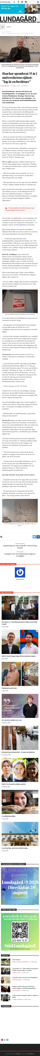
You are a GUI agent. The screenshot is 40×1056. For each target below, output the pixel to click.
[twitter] (34, 537)
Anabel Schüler (17, 999)
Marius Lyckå (16, 972)
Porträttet (8, 31)
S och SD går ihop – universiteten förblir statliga (15, 848)
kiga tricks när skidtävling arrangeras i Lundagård (20, 554)
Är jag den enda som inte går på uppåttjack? (25, 977)
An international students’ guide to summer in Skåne (25, 996)
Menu (9, 27)
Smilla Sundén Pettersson (20, 962)
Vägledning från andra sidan (9, 688)
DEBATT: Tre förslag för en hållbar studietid (14, 784)
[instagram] (26, 2)
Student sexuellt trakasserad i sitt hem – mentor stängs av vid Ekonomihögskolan (24, 987)
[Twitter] (22, 2)
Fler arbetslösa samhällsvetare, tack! (12, 720)
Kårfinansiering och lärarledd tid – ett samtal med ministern (18, 752)
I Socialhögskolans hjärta (8, 816)
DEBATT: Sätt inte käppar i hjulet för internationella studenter (19, 656)
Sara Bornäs (5, 86)
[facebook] (38, 537)
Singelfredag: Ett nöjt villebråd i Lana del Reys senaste (20, 546)
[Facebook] (18, 2)
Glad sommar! (16, 959)
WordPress (31, 1054)
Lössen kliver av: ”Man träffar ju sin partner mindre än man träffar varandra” (25, 969)
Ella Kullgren (17, 980)
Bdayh (18, 1054)
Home (3, 31)
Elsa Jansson (16, 990)
